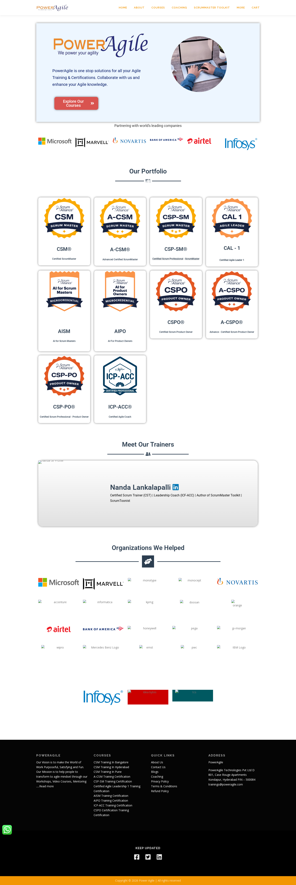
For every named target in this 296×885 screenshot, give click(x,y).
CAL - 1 (232, 248)
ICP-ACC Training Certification (113, 805)
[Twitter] (148, 857)
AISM (64, 331)
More (241, 7)
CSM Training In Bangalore (111, 762)
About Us (157, 762)
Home (123, 7)
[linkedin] (159, 857)
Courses (158, 7)
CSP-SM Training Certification (113, 781)
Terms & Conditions (164, 786)
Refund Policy (160, 791)
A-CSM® (120, 249)
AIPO (120, 331)
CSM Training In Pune (108, 772)
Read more (46, 786)
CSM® (64, 249)
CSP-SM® (176, 249)
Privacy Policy (160, 781)
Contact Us (158, 767)
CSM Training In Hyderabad (111, 767)
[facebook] (137, 857)
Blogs (154, 772)
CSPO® (176, 322)
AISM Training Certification (111, 796)
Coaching (179, 7)
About (139, 7)
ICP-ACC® (120, 407)
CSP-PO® (64, 407)
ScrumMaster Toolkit (212, 7)
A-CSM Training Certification (112, 776)
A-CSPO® (232, 322)
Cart (256, 7)
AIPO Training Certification (111, 800)
